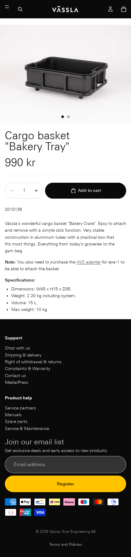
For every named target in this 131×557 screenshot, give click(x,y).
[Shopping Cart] (123, 9)
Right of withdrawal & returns (33, 361)
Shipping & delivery (23, 354)
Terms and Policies (65, 544)
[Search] (20, 9)
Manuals (13, 414)
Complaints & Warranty (27, 368)
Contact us (15, 375)
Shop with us (17, 348)
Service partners (20, 407)
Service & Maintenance (27, 428)
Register (65, 483)
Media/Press (16, 382)
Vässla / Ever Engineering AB (72, 531)
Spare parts (16, 421)
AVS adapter (88, 262)
